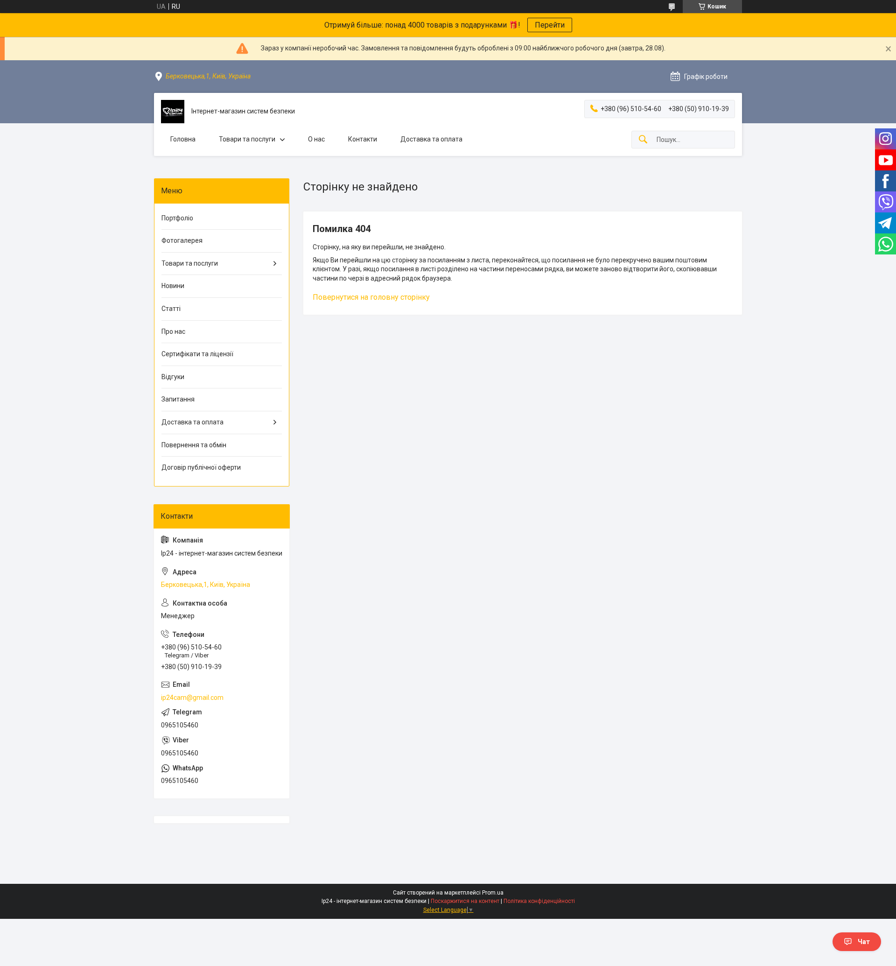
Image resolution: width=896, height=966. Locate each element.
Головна (183, 139)
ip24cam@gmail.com (192, 697)
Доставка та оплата (431, 139)
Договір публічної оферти (201, 467)
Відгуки (172, 377)
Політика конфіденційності (539, 901)
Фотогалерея (182, 240)
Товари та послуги (247, 139)
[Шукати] (643, 140)
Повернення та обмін (193, 445)
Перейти (550, 25)
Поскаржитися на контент (465, 901)
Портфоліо (177, 218)
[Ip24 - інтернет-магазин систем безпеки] (172, 111)
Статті (171, 308)
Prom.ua (493, 892)
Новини (172, 285)
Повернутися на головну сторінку (371, 297)
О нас (316, 139)
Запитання (178, 399)
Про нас (173, 331)
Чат (864, 941)
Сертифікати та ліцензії (197, 354)
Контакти (362, 139)
